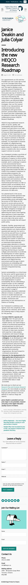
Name (3, 462)
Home (8, 2)
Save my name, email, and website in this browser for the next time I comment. (13, 484)
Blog (21, 2)
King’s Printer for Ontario (12, 582)
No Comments (18, 75)
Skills (10, 411)
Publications (14, 2)
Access (5, 409)
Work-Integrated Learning (14, 413)
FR (25, 2)
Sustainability (15, 411)
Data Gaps (10, 409)
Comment (4, 447)
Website (3, 476)
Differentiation (17, 409)
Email (3, 469)
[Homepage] (14, 9)
